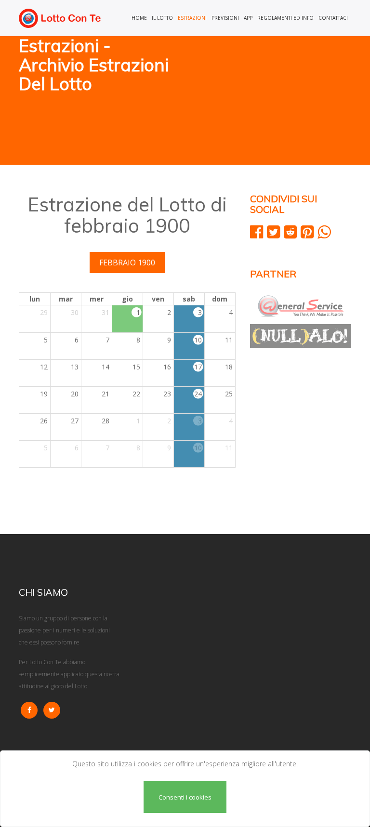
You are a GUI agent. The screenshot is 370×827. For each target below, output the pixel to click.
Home (139, 17)
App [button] (248, 17)
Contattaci (333, 17)
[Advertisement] (271, 101)
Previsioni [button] (225, 17)
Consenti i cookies (185, 797)
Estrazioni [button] (192, 17)
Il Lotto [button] (162, 17)
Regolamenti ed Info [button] (285, 17)
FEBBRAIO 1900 (127, 262)
